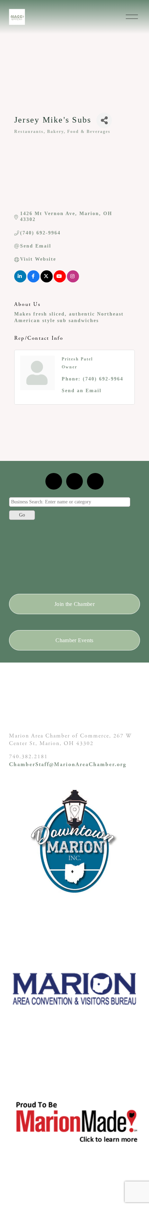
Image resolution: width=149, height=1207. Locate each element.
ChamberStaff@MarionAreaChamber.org (67, 764)
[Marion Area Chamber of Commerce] (74, 481)
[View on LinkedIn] (20, 280)
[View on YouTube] (60, 280)
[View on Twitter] (47, 280)
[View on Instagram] (73, 280)
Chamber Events (74, 640)
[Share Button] (104, 120)
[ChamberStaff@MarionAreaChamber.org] (53, 481)
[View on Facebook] (33, 280)
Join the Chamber (74, 604)
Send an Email (82, 390)
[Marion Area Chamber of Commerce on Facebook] (95, 481)
